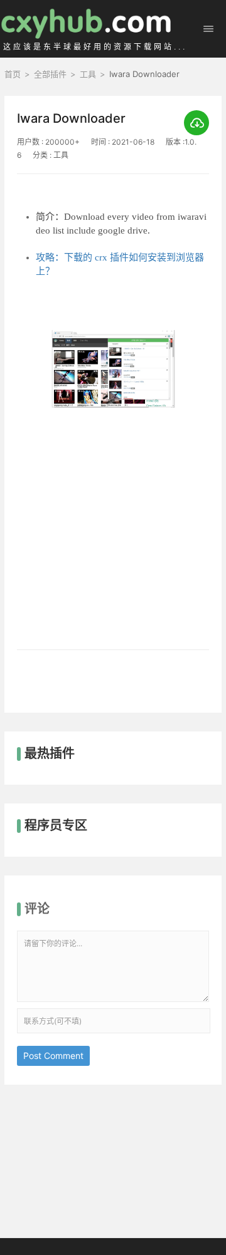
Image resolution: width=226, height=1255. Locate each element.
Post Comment (53, 1055)
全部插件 (50, 74)
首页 (12, 74)
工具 (88, 74)
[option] (113, 471)
